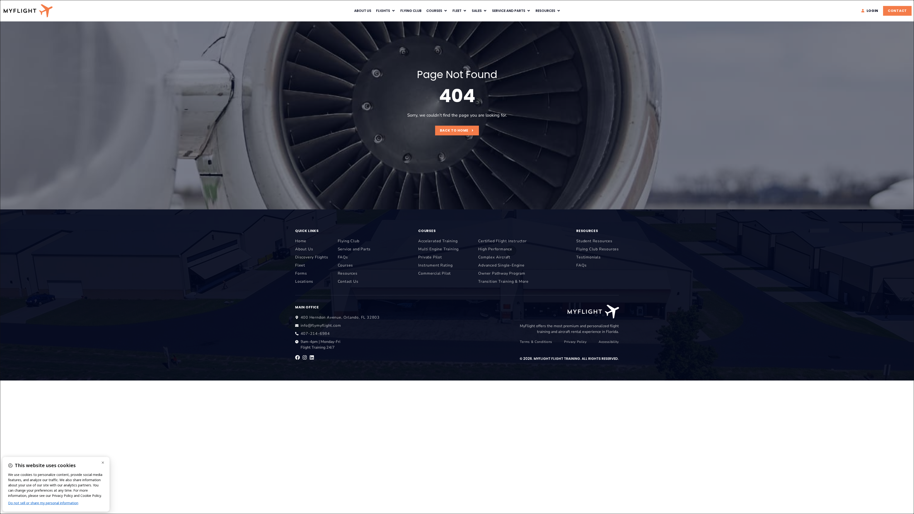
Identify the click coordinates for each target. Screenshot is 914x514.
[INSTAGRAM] (304, 357)
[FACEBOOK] (297, 357)
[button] (386, 11)
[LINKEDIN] (311, 357)
